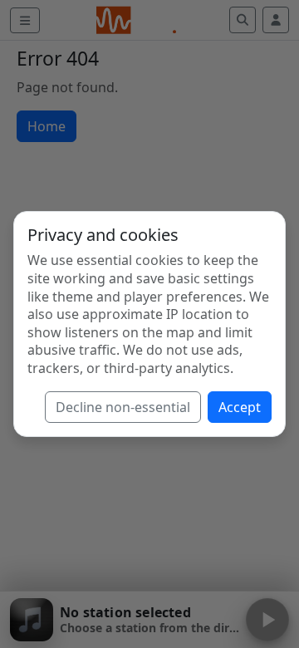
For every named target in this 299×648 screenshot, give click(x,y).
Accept (239, 407)
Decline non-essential (123, 407)
